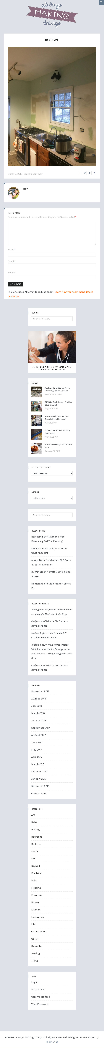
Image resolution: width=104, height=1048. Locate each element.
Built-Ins (36, 844)
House (35, 902)
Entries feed (38, 989)
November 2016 (40, 786)
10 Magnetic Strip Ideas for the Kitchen (51, 609)
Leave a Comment (33, 174)
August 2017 (38, 735)
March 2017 (38, 764)
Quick (34, 938)
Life (33, 924)
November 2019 (40, 691)
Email (11, 261)
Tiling (34, 960)
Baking (35, 829)
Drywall (35, 865)
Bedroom (36, 836)
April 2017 (36, 756)
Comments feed (40, 996)
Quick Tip (36, 946)
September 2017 (40, 727)
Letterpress (38, 916)
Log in (34, 982)
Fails (34, 880)
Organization (38, 931)
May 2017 (36, 749)
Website (12, 272)
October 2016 (38, 793)
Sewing (35, 953)
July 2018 (36, 705)
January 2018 (39, 720)
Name (11, 249)
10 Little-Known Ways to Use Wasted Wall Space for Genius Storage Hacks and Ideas (50, 649)
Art (33, 814)
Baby (34, 822)
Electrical (36, 873)
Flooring (36, 887)
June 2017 (37, 742)
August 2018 (38, 698)
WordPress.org (39, 1004)
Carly (25, 188)
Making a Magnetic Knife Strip (50, 614)
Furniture (36, 895)
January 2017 (38, 778)
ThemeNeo (52, 1041)
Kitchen (35, 909)
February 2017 (39, 771)
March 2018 (38, 713)
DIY (33, 858)
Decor (34, 851)
